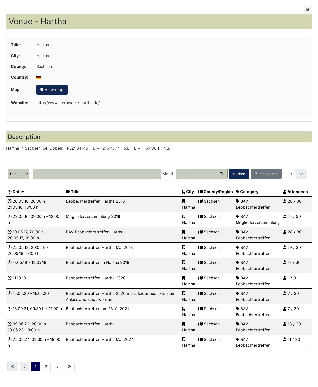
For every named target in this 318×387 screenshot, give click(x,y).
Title (75, 191)
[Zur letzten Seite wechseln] (69, 366)
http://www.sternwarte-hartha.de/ (68, 102)
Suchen (239, 174)
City (190, 191)
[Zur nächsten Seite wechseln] (57, 366)
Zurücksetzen (266, 174)
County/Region (218, 191)
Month (168, 173)
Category (249, 191)
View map (53, 89)
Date (17, 191)
